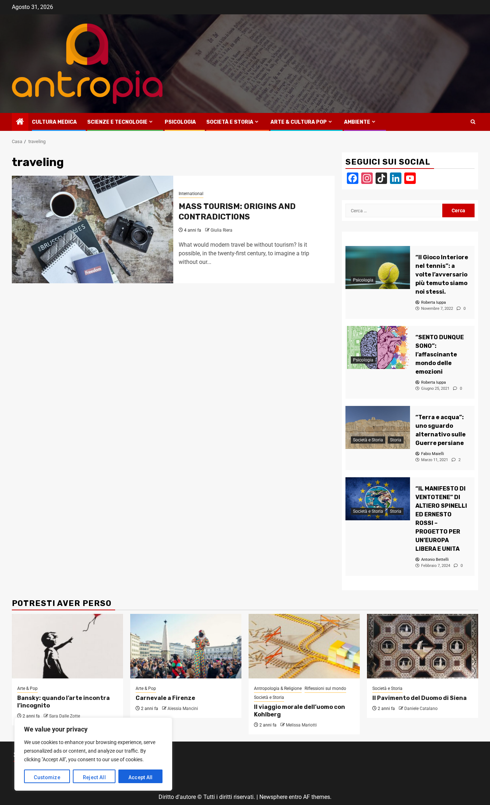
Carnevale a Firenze (165, 698)
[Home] (20, 122)
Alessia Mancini (183, 708)
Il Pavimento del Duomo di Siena (419, 698)
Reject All (94, 777)
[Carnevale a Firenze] (185, 646)
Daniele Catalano (421, 708)
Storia (395, 439)
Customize (47, 777)
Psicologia (180, 122)
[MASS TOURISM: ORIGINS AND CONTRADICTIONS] (92, 229)
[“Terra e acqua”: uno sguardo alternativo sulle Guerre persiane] (377, 427)
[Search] (472, 122)
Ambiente (357, 122)
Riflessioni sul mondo (325, 688)
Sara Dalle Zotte (64, 716)
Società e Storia (229, 122)
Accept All (140, 777)
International (191, 193)
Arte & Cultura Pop (298, 122)
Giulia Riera (221, 230)
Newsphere (273, 797)
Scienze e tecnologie (117, 122)
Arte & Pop (27, 688)
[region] (93, 754)
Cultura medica (54, 122)
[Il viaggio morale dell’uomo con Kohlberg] (304, 646)
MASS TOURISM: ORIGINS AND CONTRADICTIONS (237, 212)
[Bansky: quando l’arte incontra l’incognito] (67, 646)
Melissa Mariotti (301, 725)
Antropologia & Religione (278, 688)
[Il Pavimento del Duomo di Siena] (422, 646)
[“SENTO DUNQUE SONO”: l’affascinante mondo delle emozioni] (377, 347)
